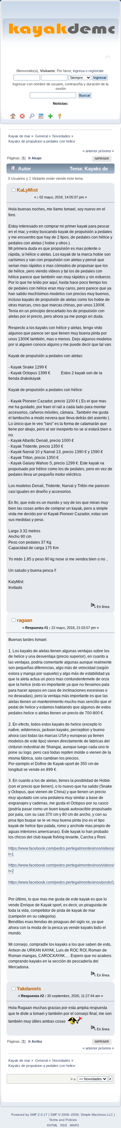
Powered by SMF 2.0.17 (29, 1114)
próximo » (106, 151)
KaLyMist (27, 190)
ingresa (79, 71)
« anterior (90, 151)
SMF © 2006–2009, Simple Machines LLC (81, 1114)
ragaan (24, 620)
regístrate (96, 71)
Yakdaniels (29, 988)
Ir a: (73, 1079)
